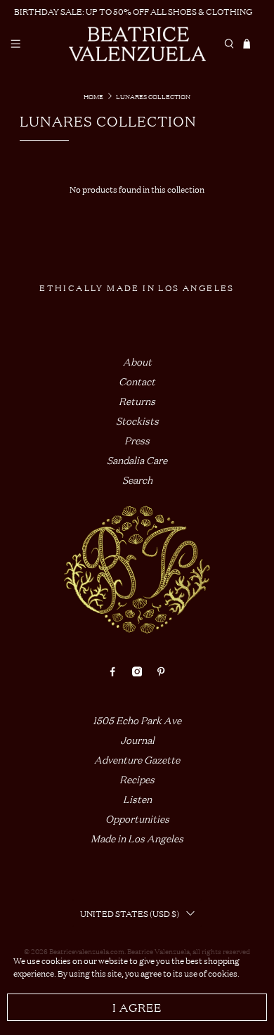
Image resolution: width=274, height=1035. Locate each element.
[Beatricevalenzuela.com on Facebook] (112, 671)
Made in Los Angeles (137, 837)
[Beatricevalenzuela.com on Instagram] (137, 671)
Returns (137, 400)
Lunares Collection (153, 96)
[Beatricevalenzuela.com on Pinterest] (161, 671)
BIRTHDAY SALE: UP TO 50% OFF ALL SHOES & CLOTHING (133, 11)
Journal (137, 739)
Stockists (137, 420)
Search (137, 479)
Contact (137, 380)
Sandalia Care (137, 459)
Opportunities (137, 818)
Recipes (137, 778)
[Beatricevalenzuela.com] (137, 44)
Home (93, 96)
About (137, 361)
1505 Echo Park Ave (137, 719)
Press (137, 439)
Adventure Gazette (137, 759)
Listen (137, 798)
